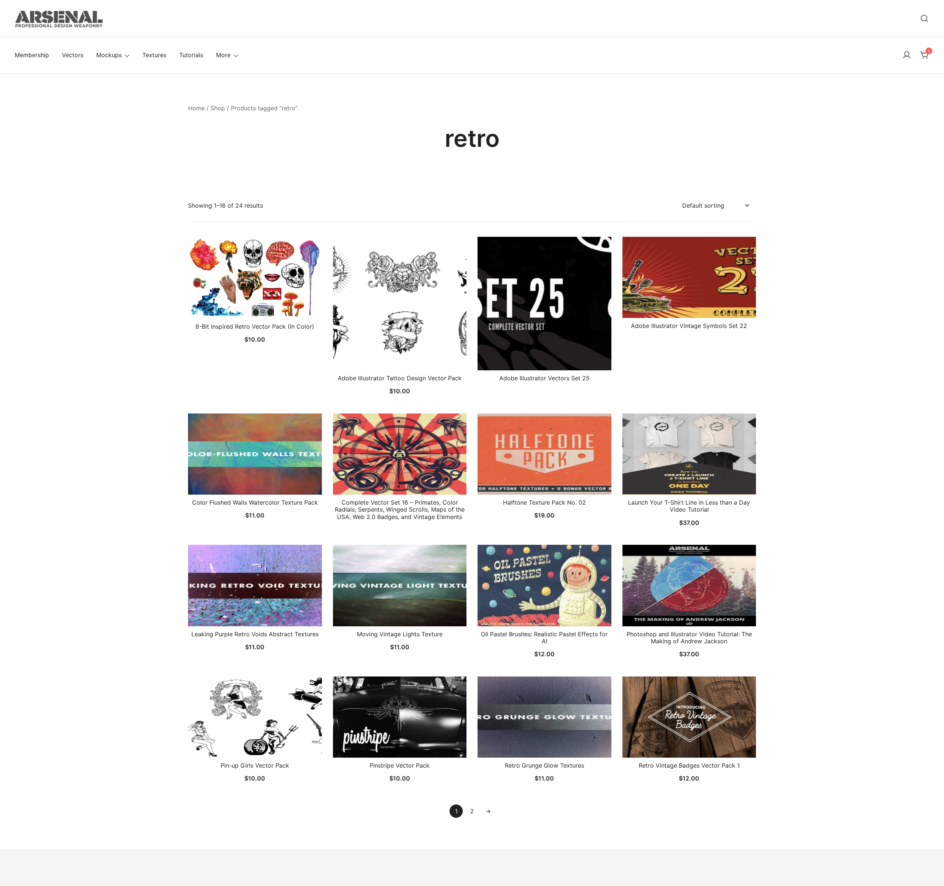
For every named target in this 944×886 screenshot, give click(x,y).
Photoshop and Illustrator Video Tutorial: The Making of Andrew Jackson (689, 637)
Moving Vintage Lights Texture (399, 634)
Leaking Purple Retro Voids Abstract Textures (255, 634)
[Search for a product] (924, 18)
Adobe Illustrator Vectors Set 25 (544, 378)
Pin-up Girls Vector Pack (255, 765)
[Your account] (906, 55)
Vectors (72, 55)
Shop (218, 108)
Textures (154, 55)
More (223, 55)
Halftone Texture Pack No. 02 (544, 502)
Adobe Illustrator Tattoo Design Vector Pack (400, 378)
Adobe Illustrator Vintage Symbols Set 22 (689, 325)
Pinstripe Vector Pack (399, 765)
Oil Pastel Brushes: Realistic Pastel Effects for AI (544, 637)
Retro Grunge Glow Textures (544, 765)
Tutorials (191, 55)
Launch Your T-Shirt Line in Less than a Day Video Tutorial (689, 506)
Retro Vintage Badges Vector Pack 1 (689, 765)
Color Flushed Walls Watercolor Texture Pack (255, 502)
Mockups (109, 55)
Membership (32, 55)
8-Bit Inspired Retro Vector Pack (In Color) (254, 326)
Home (196, 108)
